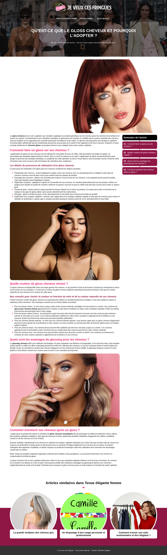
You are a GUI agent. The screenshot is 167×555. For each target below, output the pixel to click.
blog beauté (103, 18)
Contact (94, 550)
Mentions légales (104, 550)
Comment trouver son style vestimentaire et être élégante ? (133, 534)
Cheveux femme (86, 18)
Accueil (53, 43)
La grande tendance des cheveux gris (33, 532)
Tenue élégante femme (66, 18)
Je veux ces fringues (66, 550)
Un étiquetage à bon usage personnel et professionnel (83, 534)
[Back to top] (161, 549)
